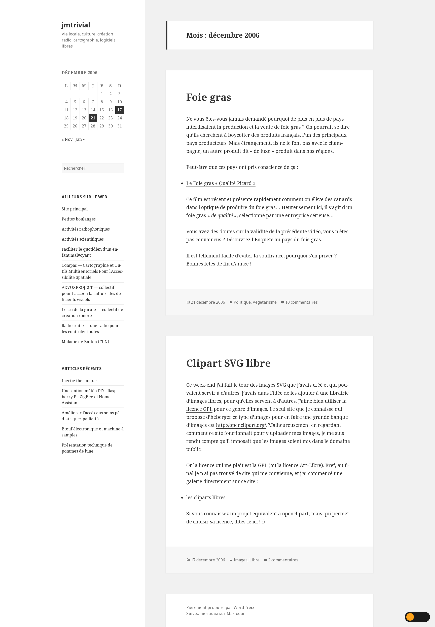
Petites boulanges (79, 219)
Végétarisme (265, 302)
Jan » (80, 139)
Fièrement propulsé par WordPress (220, 607)
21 (93, 118)
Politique (242, 302)
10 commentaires (301, 302)
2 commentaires (283, 560)
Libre (254, 560)
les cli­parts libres (206, 497)
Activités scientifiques (83, 239)
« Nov (67, 139)
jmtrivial (76, 24)
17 (119, 110)
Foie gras (208, 97)
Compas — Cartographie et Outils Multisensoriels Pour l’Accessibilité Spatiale (92, 271)
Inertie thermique (79, 380)
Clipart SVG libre (228, 363)
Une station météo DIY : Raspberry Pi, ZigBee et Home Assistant (90, 397)
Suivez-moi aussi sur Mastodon (215, 613)
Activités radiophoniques (86, 229)
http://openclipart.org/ (241, 425)
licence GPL (199, 409)
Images (240, 560)
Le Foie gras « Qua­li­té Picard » (221, 183)
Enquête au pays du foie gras (288, 239)
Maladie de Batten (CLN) (85, 341)
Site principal (75, 209)
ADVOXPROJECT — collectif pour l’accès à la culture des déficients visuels (92, 293)
